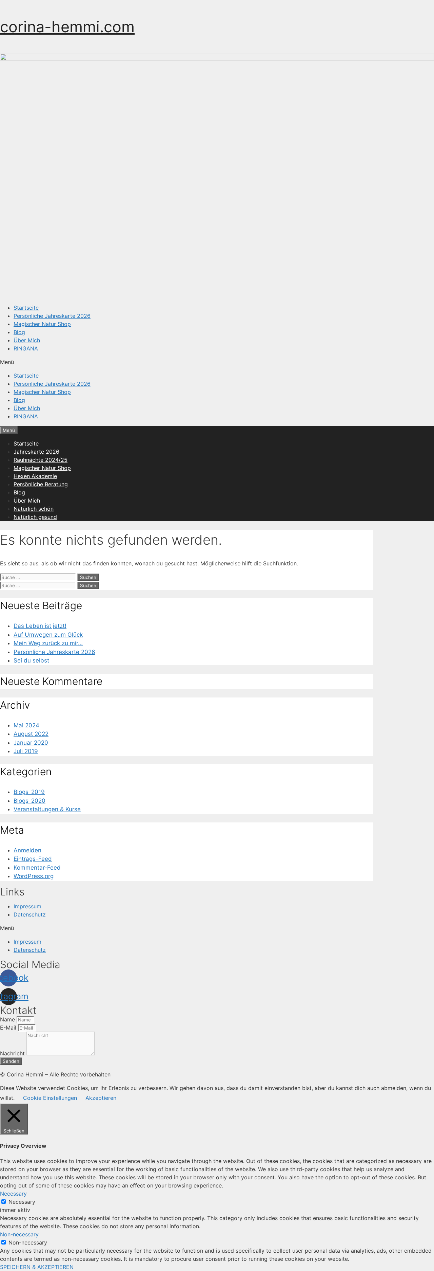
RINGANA (26, 348)
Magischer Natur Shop (42, 324)
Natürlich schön (34, 508)
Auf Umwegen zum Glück (48, 634)
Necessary (21, 1201)
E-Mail (9, 1027)
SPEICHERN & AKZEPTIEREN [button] (37, 1267)
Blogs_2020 (29, 800)
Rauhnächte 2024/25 (40, 459)
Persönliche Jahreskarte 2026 (52, 315)
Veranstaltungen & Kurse (47, 809)
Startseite (26, 307)
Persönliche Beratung (41, 484)
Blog (19, 332)
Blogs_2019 (29, 791)
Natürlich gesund (35, 516)
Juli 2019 (26, 751)
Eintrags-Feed (33, 858)
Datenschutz (30, 914)
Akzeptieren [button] (100, 1097)
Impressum (27, 906)
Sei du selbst (31, 660)
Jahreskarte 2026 (36, 451)
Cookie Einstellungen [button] (50, 1097)
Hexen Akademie (35, 476)
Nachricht (13, 1053)
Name (8, 1019)
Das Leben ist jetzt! (40, 625)
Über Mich (27, 340)
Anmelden (27, 850)
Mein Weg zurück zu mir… (48, 643)
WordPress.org (34, 876)
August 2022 (31, 733)
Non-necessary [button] (19, 1234)
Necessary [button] (13, 1193)
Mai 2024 (26, 725)
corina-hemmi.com (67, 26)
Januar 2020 (31, 742)
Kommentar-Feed (37, 867)
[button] (217, 362)
